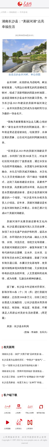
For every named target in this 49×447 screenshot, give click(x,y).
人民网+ (18, 413)
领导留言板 (41, 413)
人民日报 (7, 413)
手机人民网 (29, 413)
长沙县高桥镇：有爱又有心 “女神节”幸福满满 (24, 382)
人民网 (3, 12)
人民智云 (18, 429)
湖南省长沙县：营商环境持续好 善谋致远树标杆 (25, 371)
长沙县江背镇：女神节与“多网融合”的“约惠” (23, 377)
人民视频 (7, 429)
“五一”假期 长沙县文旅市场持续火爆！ (20, 365)
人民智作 (29, 429)
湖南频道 (13, 12)
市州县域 (23, 12)
